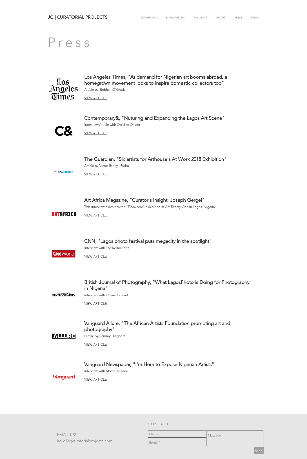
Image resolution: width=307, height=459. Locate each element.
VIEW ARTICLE (95, 303)
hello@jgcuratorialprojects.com (84, 440)
